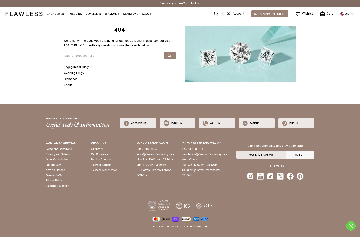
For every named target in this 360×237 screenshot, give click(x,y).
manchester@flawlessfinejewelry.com (204, 154)
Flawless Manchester (104, 170)
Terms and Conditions (59, 149)
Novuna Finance (55, 170)
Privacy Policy (54, 180)
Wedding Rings (74, 72)
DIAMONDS (112, 14)
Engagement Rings (77, 66)
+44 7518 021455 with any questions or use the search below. (106, 45)
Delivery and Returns (58, 154)
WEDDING (76, 14)
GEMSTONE (130, 14)
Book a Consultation (103, 159)
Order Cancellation (57, 159)
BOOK (270, 13)
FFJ (206, 226)
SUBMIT (300, 154)
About (68, 84)
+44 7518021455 (146, 149)
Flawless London (101, 165)
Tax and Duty (54, 165)
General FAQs (54, 175)
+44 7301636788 (192, 149)
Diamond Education (57, 185)
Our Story (97, 149)
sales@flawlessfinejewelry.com (155, 154)
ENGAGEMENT (56, 14)
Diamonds (70, 78)
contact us (193, 3)
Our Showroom (100, 154)
